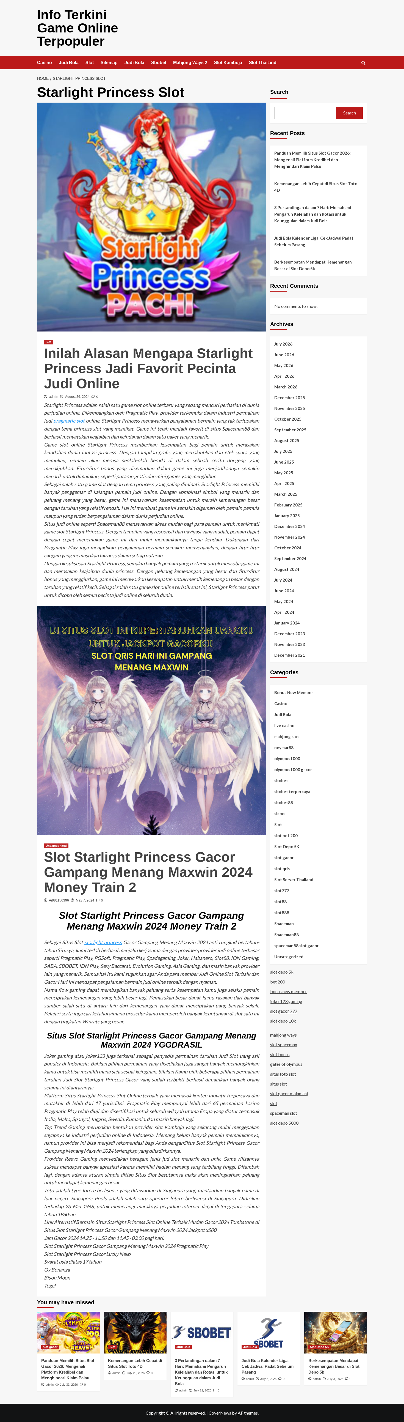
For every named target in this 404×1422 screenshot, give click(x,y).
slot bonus (280, 1054)
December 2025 (289, 397)
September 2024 (290, 558)
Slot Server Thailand (293, 879)
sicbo (279, 813)
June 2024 (284, 590)
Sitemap (109, 62)
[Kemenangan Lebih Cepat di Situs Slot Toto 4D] (135, 1332)
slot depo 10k (283, 1020)
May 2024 (283, 601)
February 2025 (288, 504)
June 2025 (284, 461)
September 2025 (290, 429)
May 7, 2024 (85, 900)
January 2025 (287, 515)
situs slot (278, 1083)
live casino (284, 725)
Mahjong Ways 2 (190, 62)
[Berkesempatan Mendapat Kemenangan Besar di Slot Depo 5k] (335, 1332)
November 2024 (289, 537)
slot (273, 1103)
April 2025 (284, 483)
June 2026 (284, 354)
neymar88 (284, 747)
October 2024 (287, 547)
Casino (44, 62)
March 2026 (285, 386)
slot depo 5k (282, 971)
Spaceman (284, 923)
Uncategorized (56, 845)
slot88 (280, 901)
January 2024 (287, 622)
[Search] (363, 63)
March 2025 (285, 494)
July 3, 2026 (335, 1378)
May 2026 (283, 365)
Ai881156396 (59, 900)
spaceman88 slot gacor (296, 945)
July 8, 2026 (268, 1378)
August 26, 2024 (77, 397)
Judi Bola (69, 62)
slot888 (281, 912)
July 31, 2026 (69, 1384)
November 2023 (289, 644)
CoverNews (220, 1412)
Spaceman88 (286, 934)
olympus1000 (287, 758)
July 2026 (283, 343)
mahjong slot (286, 736)
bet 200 (277, 981)
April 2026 (284, 376)
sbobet (281, 780)
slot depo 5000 (284, 1122)
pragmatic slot (68, 421)
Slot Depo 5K (286, 846)
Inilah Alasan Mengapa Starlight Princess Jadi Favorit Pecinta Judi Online (148, 368)
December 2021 (289, 655)
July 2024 (283, 579)
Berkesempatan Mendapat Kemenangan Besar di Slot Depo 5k (313, 265)
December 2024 (289, 526)
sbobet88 (283, 802)
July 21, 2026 (202, 1390)
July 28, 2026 (136, 1373)
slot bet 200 (286, 835)
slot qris (282, 868)
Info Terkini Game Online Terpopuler (77, 27)
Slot (89, 62)
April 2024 (284, 612)
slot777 (281, 890)
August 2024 (286, 569)
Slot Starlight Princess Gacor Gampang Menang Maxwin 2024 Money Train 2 (148, 872)
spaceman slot (283, 1113)
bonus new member (288, 991)
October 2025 (287, 419)
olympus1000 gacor (293, 769)
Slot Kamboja (228, 62)
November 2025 (289, 408)
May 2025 (283, 472)
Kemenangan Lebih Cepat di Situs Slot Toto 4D (315, 187)
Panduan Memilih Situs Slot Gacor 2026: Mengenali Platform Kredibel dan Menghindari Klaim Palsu (312, 159)
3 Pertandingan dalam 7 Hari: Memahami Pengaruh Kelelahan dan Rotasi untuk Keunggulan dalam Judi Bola (312, 214)
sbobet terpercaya (292, 791)
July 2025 (283, 451)
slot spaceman (283, 1044)
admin (53, 397)
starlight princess (103, 942)
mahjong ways (283, 1034)
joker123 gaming (286, 1001)
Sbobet (158, 62)
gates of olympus (286, 1064)
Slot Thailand (262, 62)
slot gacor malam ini (289, 1093)
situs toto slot (283, 1073)
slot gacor (284, 857)
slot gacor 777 (283, 1010)
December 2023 (289, 633)
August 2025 (286, 440)
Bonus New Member (293, 692)
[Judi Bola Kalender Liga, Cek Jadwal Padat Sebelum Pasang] (268, 1332)
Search (279, 92)
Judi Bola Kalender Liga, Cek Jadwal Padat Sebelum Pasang (313, 241)
